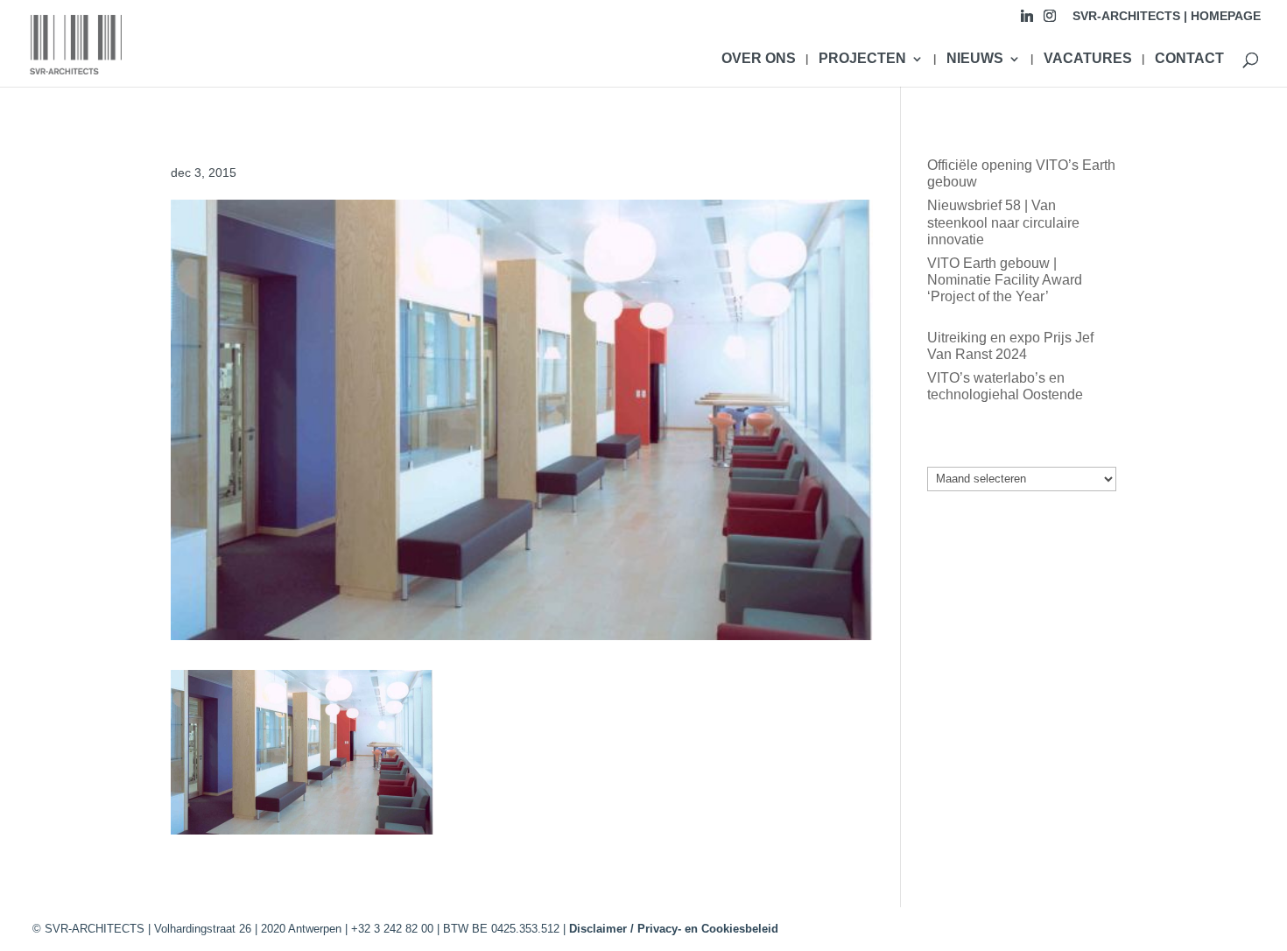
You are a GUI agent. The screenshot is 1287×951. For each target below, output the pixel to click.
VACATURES (1088, 59)
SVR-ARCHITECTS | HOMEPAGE (1166, 16)
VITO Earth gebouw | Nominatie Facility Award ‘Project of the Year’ (1004, 280)
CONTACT (1189, 59)
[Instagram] (1050, 21)
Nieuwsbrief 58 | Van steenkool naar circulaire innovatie (1003, 222)
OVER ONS (758, 59)
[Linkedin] (1027, 21)
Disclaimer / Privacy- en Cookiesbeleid (673, 928)
